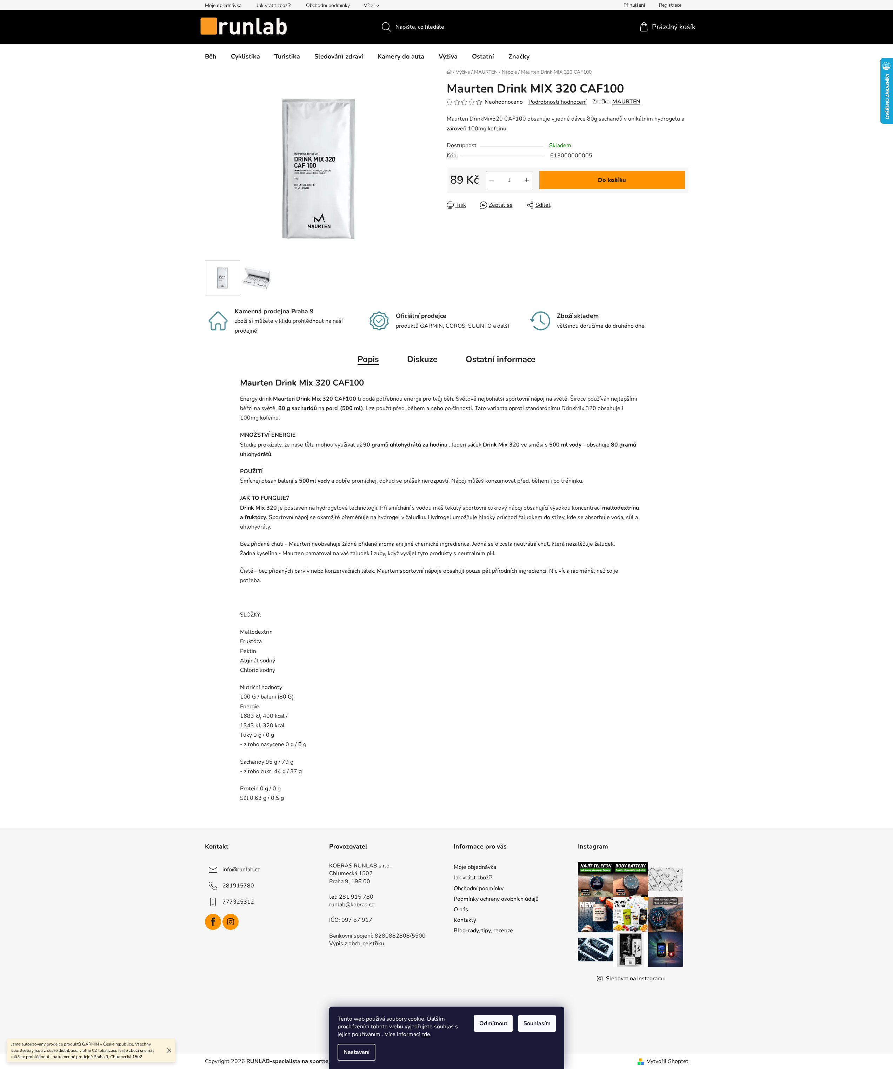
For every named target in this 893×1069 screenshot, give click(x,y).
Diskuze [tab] (422, 359)
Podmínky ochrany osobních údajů (496, 899)
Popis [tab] (368, 359)
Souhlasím (537, 1023)
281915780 (238, 886)
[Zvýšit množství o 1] (526, 180)
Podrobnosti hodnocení (557, 102)
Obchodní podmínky (328, 5)
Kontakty (465, 920)
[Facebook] (213, 922)
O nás (461, 909)
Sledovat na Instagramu (636, 978)
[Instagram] (230, 922)
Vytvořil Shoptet (667, 1061)
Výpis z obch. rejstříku (356, 943)
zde (425, 1034)
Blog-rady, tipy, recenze (483, 930)
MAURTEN (626, 101)
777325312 (238, 902)
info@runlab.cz (241, 869)
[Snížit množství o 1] (491, 180)
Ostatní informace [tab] (500, 359)
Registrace (670, 5)
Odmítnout (493, 1023)
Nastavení (356, 1052)
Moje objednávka (223, 5)
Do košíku (612, 180)
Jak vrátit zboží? (274, 5)
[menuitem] (211, 56)
